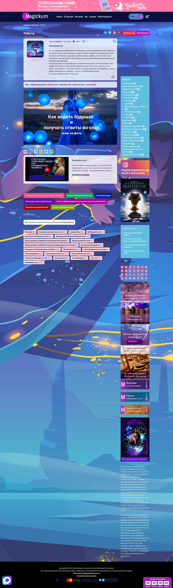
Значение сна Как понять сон (52, 232)
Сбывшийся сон (71, 249)
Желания (30, 232)
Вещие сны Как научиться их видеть (134, 252)
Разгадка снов (130, 98)
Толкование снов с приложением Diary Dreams (44, 195)
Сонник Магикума (103, 195)
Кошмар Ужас (77, 232)
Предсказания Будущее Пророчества (72, 236)
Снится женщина (33, 254)
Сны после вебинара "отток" (38, 258)
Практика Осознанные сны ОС (38, 236)
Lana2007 (58, 41)
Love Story (130, 101)
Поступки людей (132, 112)
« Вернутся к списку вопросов (33, 37)
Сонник (92, 17)
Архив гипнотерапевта (132, 86)
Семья (128, 115)
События (129, 117)
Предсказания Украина (91, 245)
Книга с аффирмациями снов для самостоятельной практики (81, 201)
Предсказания (129, 132)
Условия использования (86, 576)
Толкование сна (34, 262)
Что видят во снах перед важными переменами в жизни (135, 240)
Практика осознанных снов (134, 129)
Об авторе (68, 17)
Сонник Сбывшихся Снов (63, 207)
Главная (27, 25)
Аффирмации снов (130, 89)
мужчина (65, 85)
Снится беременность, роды (96, 249)
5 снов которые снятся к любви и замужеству (135, 246)
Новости (126, 123)
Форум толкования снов (132, 154)
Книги (59, 17)
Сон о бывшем (79, 258)
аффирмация (38, 85)
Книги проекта (128, 120)
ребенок (78, 85)
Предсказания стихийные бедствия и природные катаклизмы (51, 245)
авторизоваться (67, 222)
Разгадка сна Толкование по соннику (42, 249)
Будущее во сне (131, 95)
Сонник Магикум (130, 135)
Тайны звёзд (127, 143)
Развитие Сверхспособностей (79, 195)
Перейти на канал (80, 175)
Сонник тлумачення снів (132, 140)
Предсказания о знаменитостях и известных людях (46, 241)
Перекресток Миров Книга (133, 126)
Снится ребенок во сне (82, 254)
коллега (90, 85)
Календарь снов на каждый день (38, 201)
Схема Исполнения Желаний (36, 207)
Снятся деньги (61, 258)
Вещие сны (128, 92)
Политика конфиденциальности (86, 573)
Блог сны (34, 25)
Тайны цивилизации (130, 146)
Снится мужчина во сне (56, 254)
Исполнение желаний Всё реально (133, 234)
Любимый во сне (95, 232)
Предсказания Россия (82, 241)
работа (52, 85)
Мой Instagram (105, 17)
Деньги (129, 103)
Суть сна (96, 258)
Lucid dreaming (128, 83)
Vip (86, 17)
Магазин (79, 17)
